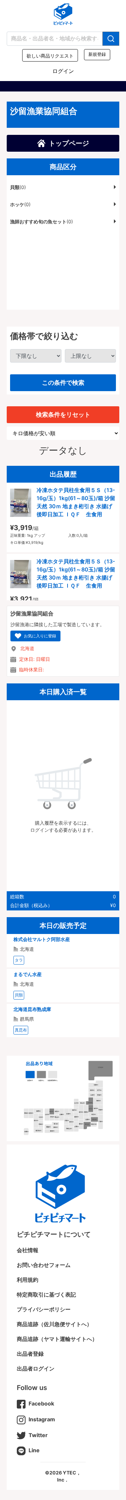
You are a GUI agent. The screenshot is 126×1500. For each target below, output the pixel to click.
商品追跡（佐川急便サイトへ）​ (54, 1324)
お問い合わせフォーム (44, 1265)
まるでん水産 (27, 974)
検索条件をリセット (63, 414)
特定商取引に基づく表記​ (46, 1294)
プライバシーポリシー (44, 1309)
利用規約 (27, 1279)
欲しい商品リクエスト (50, 56)
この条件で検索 (63, 382)
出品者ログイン (35, 1368)
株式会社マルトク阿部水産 (41, 939)
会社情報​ (27, 1250)
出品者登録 (30, 1353)
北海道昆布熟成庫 (32, 1009)
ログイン (63, 71)
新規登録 (97, 54)
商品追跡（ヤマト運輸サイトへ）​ (57, 1339)
